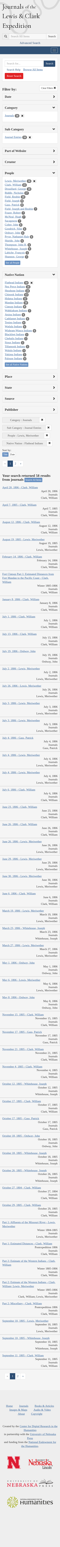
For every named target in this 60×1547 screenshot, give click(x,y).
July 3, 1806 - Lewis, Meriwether (21, 703)
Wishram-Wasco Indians (18, 330)
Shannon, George (14, 256)
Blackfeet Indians (14, 334)
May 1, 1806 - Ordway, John (18, 962)
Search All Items (33, 480)
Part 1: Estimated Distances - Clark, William (27, 1243)
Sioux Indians (12, 342)
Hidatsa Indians (13, 298)
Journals (9, 115)
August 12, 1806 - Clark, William (21, 522)
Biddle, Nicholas (14, 192)
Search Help (13, 69)
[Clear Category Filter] (22, 115)
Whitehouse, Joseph (16, 248)
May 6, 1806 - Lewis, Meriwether (21, 980)
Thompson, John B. (16, 244)
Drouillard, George (15, 188)
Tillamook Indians (15, 346)
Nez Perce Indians (15, 286)
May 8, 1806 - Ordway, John (18, 997)
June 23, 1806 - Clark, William (19, 806)
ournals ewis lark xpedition (21, 15)
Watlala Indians (13, 326)
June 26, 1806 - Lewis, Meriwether (22, 841)
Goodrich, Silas (13, 228)
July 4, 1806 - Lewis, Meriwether (21, 755)
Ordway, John (12, 232)
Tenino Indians (13, 322)
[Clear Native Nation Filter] (31, 282)
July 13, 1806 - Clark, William (19, 634)
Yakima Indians (13, 354)
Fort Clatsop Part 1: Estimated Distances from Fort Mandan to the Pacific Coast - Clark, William (28, 578)
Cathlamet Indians (15, 318)
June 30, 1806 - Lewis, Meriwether (22, 876)
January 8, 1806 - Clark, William (20, 599)
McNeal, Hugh (13, 216)
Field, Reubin (12, 196)
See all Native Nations (16, 364)
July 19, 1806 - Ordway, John (19, 651)
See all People (12, 262)
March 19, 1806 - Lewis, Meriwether (23, 910)
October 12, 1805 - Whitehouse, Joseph (24, 1083)
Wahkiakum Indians (16, 310)
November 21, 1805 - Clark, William (23, 1049)
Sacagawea (11, 220)
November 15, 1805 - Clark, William (23, 1014)
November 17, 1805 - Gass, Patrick (22, 1032)
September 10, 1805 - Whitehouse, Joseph (26, 1338)
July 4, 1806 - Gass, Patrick (17, 737)
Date (12, 454)
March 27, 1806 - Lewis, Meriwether (23, 945)
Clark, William (13, 184)
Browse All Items (33, 69)
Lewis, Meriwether (15, 180)
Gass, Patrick (12, 204)
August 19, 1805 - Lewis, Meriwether (23, 539)
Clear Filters (47, 88)
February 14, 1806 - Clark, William (22, 556)
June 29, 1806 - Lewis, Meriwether (22, 858)
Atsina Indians (13, 314)
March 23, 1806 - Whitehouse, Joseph (23, 928)
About (21, 1413)
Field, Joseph (12, 200)
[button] (42, 420)
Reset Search (14, 75)
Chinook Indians (14, 294)
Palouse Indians (13, 358)
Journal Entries (13, 137)
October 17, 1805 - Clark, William (21, 1101)
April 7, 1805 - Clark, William (19, 504)
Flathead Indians (14, 282)
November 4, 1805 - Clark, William (22, 1066)
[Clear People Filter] (34, 181)
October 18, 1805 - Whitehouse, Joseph (24, 1153)
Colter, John (11, 224)
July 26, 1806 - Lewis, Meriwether (21, 685)
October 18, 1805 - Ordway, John (21, 1135)
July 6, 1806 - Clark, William (18, 789)
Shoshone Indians (14, 290)
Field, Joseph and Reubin (19, 208)
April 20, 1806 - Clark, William (20, 487)
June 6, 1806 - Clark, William (19, 893)
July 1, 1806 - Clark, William (18, 616)
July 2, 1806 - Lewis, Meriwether (21, 668)
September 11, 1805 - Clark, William (23, 1355)
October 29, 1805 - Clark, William (21, 1205)
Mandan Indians (14, 302)
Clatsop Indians (13, 306)
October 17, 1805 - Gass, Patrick (20, 1118)
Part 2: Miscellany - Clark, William (22, 1303)
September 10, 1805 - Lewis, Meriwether (25, 1320)
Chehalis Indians (14, 338)
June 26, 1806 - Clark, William (19, 824)
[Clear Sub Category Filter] (30, 137)
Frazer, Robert (13, 212)
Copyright (36, 1413)
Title (5, 454)
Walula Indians (13, 350)
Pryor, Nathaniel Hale (17, 236)
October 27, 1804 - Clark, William (21, 1187)
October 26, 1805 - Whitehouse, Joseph (24, 1170)
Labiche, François (15, 252)
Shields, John (12, 240)
